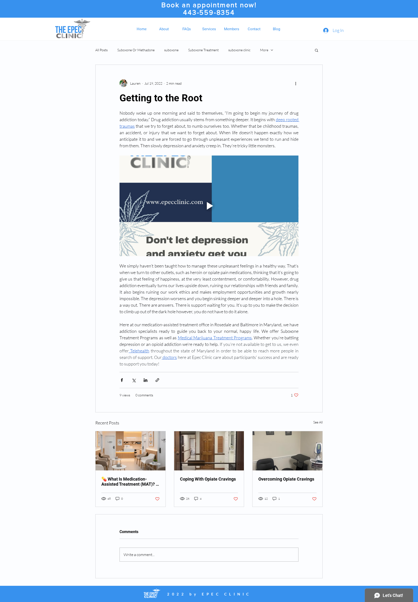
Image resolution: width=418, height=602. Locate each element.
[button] (316, 50)
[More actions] (296, 83)
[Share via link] (157, 380)
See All (318, 422)
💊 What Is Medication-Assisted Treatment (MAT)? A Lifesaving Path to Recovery (130, 481)
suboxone (171, 50)
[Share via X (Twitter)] (133, 380)
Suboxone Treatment (203, 50)
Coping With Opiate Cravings (208, 479)
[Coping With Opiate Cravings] (209, 450)
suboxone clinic (239, 50)
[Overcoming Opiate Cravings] (287, 450)
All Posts (101, 50)
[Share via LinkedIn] (145, 380)
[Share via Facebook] (121, 380)
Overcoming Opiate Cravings (286, 479)
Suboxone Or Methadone (136, 50)
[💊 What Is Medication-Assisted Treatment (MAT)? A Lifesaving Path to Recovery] (130, 450)
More (264, 50)
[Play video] (209, 206)
